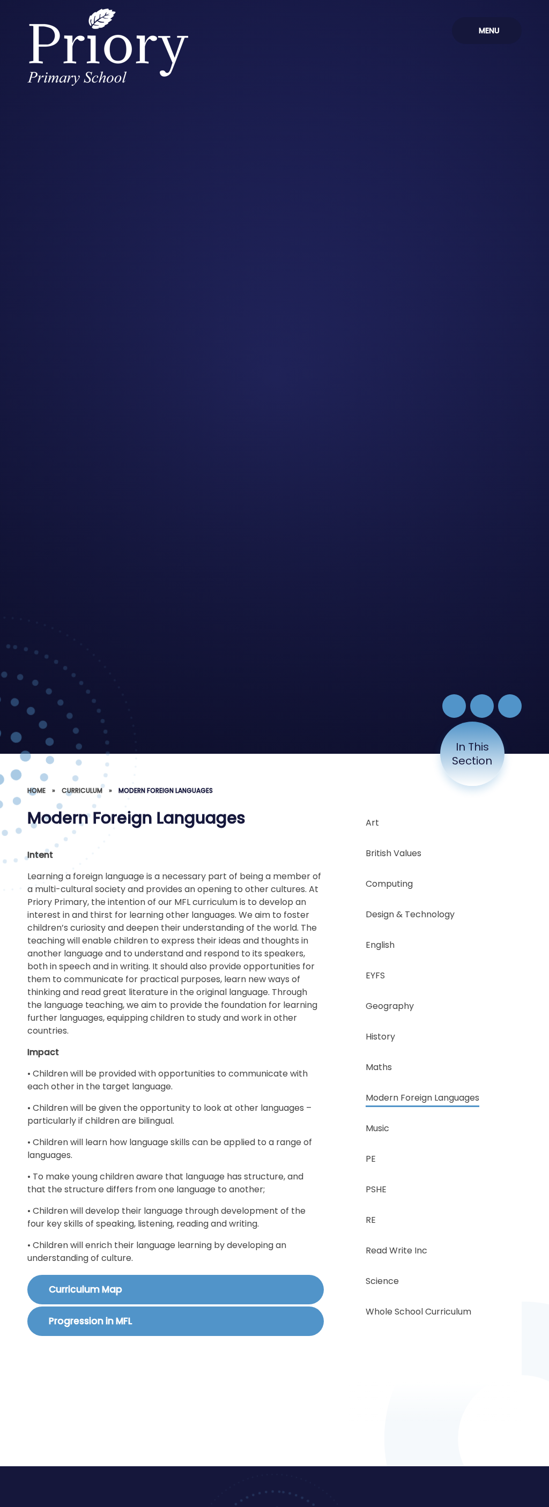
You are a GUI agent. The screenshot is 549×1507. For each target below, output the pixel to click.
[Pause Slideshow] (454, 706)
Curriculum (82, 790)
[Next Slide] (510, 706)
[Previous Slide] (482, 706)
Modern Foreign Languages (165, 790)
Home (36, 790)
